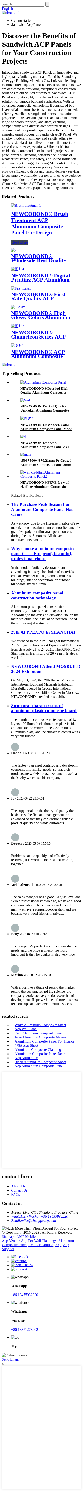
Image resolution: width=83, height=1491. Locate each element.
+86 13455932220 (24, 1295)
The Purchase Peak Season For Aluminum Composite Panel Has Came (42, 509)
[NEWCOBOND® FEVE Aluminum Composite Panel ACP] (23, 437)
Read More (20, 242)
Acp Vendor (10, 1241)
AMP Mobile (26, 1237)
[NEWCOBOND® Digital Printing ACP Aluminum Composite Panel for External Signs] (17, 269)
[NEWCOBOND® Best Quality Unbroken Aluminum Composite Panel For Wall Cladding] (25, 400)
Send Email (10, 1359)
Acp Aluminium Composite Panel (39, 1066)
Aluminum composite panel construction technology (37, 595)
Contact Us (19, 1190)
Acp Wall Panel (26, 1029)
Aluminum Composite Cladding (38, 1050)
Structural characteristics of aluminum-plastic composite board (44, 708)
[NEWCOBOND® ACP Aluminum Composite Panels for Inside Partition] (17, 345)
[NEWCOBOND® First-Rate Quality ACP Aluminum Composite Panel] (21, 288)
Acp (58, 1245)
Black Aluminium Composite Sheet (40, 1062)
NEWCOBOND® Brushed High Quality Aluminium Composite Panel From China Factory (44, 393)
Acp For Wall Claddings (38, 1241)
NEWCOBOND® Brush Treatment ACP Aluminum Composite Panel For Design (39, 223)
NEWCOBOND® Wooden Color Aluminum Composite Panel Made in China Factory (46, 429)
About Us (18, 1186)
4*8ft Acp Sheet (26, 1045)
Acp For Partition (40, 1245)
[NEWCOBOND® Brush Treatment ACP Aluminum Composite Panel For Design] (26, 205)
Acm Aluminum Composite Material (41, 1037)
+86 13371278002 (24, 1329)
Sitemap (8, 1237)
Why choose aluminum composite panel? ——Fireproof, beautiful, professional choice (42, 553)
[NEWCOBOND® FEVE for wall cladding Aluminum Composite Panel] (46, 476)
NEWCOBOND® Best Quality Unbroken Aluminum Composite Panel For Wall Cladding (44, 410)
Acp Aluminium (26, 1058)
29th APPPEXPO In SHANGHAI (43, 632)
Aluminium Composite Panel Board (41, 1054)
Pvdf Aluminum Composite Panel (39, 1033)
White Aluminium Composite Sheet (40, 1025)
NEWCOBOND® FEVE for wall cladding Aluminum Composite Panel (44, 487)
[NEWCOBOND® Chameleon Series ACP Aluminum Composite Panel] (17, 326)
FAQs (15, 1194)
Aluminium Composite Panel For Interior (44, 1041)
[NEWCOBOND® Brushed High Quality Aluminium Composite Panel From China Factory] (43, 382)
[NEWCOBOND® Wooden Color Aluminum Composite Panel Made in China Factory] (26, 418)
